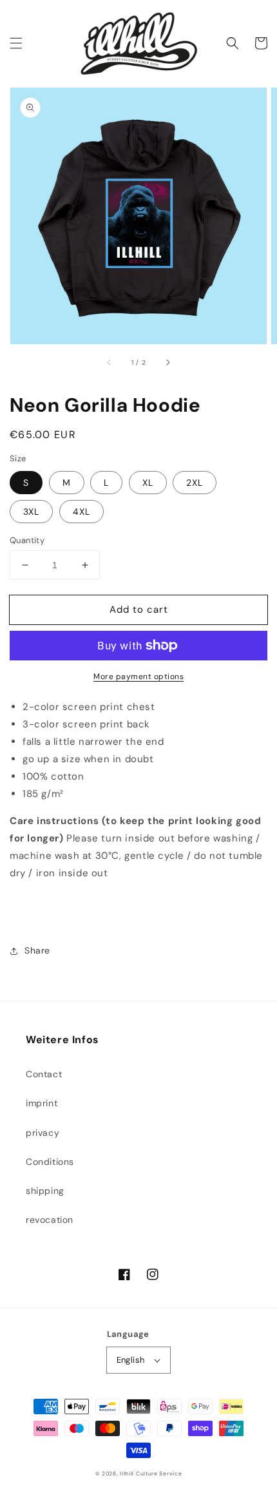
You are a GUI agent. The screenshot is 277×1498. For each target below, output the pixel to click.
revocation (49, 1219)
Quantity (27, 540)
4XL (81, 511)
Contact (44, 1074)
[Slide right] (167, 362)
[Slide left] (109, 362)
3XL (31, 511)
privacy (42, 1132)
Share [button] (37, 950)
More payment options (138, 676)
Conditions (50, 1161)
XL (147, 482)
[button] (16, 43)
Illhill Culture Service (151, 1473)
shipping (45, 1190)
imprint (41, 1103)
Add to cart (139, 609)
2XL (194, 482)
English (131, 1359)
